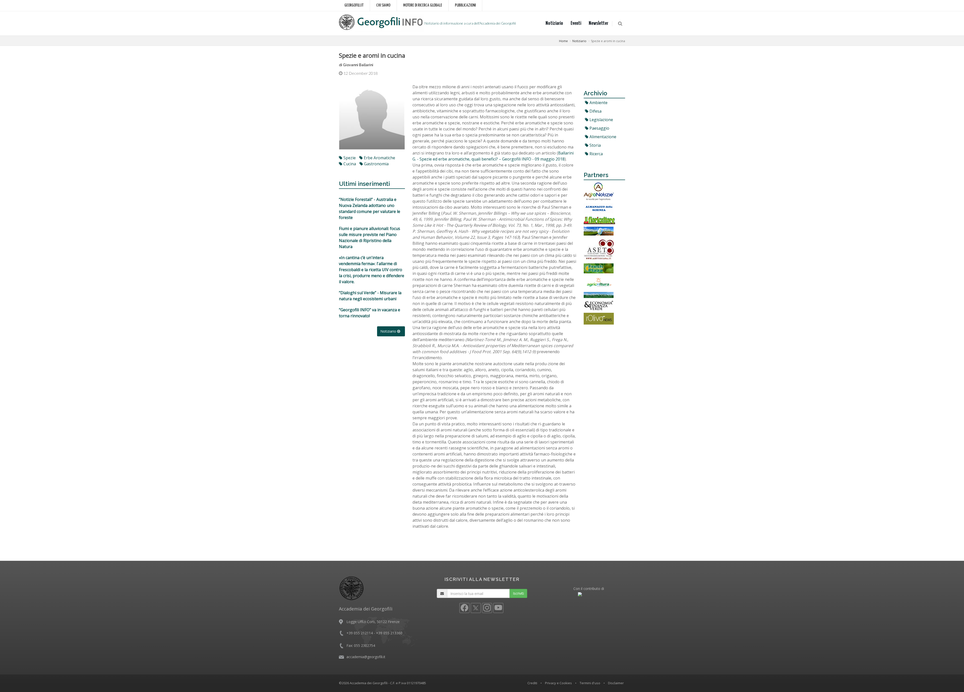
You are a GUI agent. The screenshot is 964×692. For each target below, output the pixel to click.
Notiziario (554, 23)
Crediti (532, 683)
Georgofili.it (354, 5)
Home (563, 41)
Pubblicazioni (465, 5)
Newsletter (598, 23)
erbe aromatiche (379, 158)
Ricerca (595, 154)
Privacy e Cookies (558, 683)
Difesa (594, 111)
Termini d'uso (590, 683)
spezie (349, 158)
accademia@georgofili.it (365, 656)
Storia (594, 145)
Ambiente (598, 102)
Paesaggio (598, 128)
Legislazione (600, 119)
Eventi (576, 23)
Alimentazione (602, 136)
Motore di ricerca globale (422, 5)
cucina (349, 164)
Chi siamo (383, 5)
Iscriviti (518, 593)
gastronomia (376, 164)
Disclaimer (616, 683)
